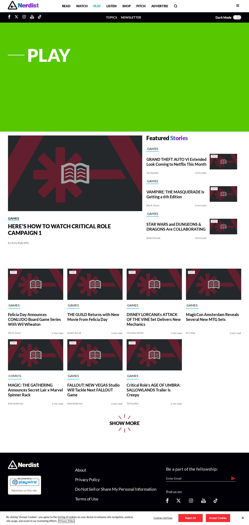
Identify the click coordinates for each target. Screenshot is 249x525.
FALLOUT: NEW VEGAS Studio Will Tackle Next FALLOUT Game (93, 389)
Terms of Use (86, 498)
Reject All (190, 517)
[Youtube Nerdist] (32, 17)
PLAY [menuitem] (97, 6)
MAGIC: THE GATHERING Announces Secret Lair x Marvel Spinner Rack (35, 389)
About (80, 470)
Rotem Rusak (153, 237)
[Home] (23, 467)
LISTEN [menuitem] (111, 6)
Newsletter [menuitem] (131, 17)
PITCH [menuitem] (140, 6)
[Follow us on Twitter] (178, 502)
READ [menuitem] (66, 6)
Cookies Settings (163, 517)
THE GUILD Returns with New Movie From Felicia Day (93, 316)
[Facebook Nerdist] (10, 17)
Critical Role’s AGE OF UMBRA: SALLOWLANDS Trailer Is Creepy (154, 389)
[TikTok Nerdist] (39, 17)
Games (13, 218)
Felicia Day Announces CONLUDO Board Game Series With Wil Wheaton (34, 319)
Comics (15, 376)
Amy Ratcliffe (20, 242)
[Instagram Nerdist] (24, 17)
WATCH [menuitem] (81, 6)
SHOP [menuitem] (126, 6)
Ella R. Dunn (153, 205)
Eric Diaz (191, 332)
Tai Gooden (152, 172)
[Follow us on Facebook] (167, 502)
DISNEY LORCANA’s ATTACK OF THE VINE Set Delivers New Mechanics (154, 319)
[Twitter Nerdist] (16, 17)
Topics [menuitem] (111, 17)
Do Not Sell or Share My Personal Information (115, 489)
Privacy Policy (87, 479)
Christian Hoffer (135, 332)
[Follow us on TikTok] (215, 502)
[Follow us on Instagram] (191, 502)
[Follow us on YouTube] (203, 502)
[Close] (242, 518)
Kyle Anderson (16, 403)
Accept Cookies (218, 517)
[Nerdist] (23, 6)
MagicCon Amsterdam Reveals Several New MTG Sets (212, 316)
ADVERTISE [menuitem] (159, 6)
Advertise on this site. (24, 490)
